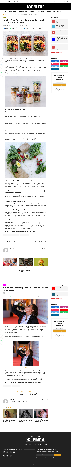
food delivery (16, 234)
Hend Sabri (14, 386)
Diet (8, 234)
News (5, 11)
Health (42, 11)
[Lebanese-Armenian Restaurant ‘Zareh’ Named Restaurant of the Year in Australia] (26, 262)
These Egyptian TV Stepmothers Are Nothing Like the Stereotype (10, 420)
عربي (17, 1)
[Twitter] (2, 64)
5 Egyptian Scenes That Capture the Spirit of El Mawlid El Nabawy (25, 420)
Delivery (5, 234)
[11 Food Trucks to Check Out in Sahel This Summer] (10, 262)
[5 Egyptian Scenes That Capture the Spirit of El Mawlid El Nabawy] (26, 413)
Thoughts (59, 11)
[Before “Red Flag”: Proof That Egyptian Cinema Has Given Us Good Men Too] (41, 413)
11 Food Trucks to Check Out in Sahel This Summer (10, 268)
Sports (48, 11)
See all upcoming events (57, 52)
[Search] (65, 11)
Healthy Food (26, 234)
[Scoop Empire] (35, 6)
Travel (31, 11)
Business (21, 11)
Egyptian (9, 386)
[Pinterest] (2, 70)
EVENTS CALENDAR (11, 1)
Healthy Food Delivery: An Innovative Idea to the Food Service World (37, 393)
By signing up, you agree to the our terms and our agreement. (60, 89)
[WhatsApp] (2, 73)
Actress (5, 386)
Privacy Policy (62, 89)
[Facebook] (2, 62)
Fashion (37, 11)
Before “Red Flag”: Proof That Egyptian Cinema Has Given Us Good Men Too (41, 420)
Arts (10, 11)
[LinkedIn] (2, 67)
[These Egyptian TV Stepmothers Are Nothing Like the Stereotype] (10, 413)
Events (14, 11)
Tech (53, 11)
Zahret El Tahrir (26, 367)
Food (26, 11)
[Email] (2, 76)
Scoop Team (8, 25)
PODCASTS (5, 1)
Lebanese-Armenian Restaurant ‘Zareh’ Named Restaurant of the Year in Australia (24, 269)
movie (19, 386)
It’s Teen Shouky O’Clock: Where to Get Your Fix (39, 268)
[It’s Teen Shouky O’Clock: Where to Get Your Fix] (41, 262)
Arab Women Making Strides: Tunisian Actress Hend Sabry (15, 242)
